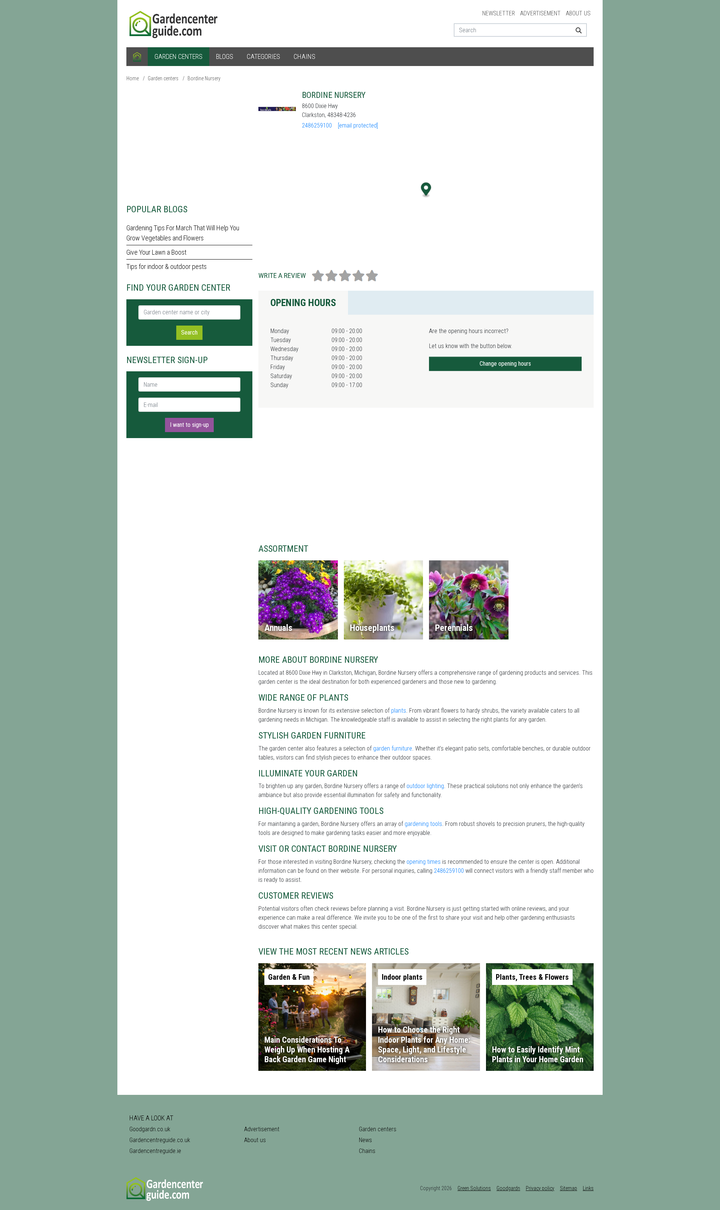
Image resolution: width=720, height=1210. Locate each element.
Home (132, 78)
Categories (263, 56)
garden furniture (392, 748)
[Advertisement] (189, 142)
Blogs (224, 56)
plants (398, 710)
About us (578, 13)
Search (189, 332)
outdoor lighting (425, 786)
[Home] (137, 56)
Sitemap (568, 1188)
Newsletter (498, 13)
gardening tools (423, 823)
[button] (426, 190)
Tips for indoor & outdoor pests (166, 266)
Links (588, 1188)
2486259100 (317, 125)
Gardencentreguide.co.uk (159, 1140)
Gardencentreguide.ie (155, 1150)
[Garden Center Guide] (174, 23)
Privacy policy (540, 1188)
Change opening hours (505, 363)
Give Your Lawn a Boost (156, 252)
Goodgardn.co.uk (149, 1129)
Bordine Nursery (204, 78)
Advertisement (540, 13)
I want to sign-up (189, 424)
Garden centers (178, 56)
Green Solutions (474, 1188)
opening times (423, 861)
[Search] (576, 30)
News (365, 1140)
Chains (304, 56)
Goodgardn (508, 1188)
